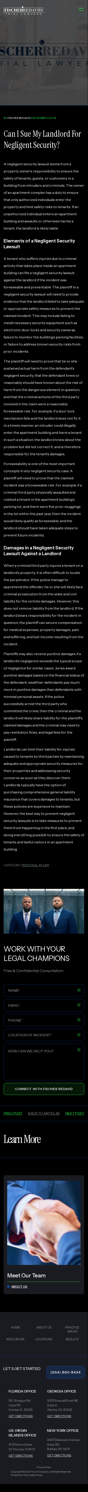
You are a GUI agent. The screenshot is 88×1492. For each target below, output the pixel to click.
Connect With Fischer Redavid (44, 1089)
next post (74, 1113)
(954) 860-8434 (65, 1372)
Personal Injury (35, 865)
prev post (13, 1113)
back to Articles (43, 1113)
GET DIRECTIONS (21, 1416)
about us (19, 1287)
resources (16, 1339)
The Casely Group (32, 1475)
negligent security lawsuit (28, 164)
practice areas (72, 1329)
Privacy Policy (44, 1467)
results (72, 1339)
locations (44, 1339)
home (15, 1327)
